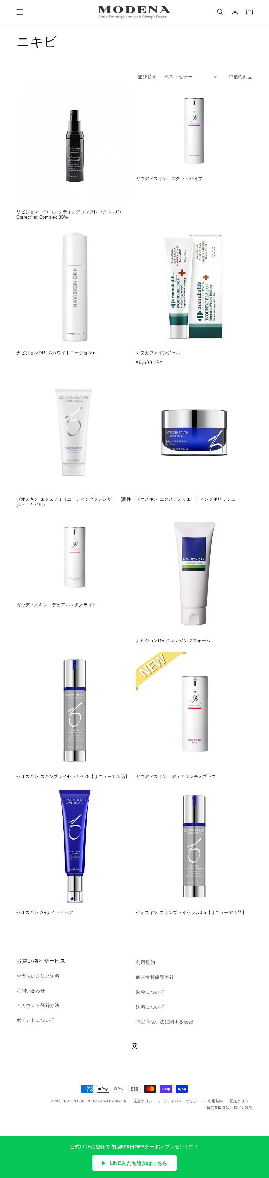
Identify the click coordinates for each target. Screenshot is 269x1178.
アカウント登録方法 (37, 1005)
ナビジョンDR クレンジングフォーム (173, 640)
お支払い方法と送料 (37, 976)
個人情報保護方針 (155, 977)
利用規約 (145, 962)
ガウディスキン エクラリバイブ (169, 178)
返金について (150, 992)
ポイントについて (35, 1020)
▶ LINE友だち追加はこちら (134, 1163)
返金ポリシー (145, 1101)
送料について (150, 1007)
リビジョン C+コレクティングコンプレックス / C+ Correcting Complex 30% (69, 214)
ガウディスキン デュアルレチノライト (56, 604)
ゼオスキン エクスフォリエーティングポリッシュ (186, 499)
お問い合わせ (30, 991)
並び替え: (148, 77)
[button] (19, 12)
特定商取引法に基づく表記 (230, 1107)
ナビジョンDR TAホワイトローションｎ (56, 353)
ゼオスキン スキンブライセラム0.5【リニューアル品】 (191, 912)
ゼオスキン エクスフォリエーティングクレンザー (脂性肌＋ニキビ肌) (73, 502)
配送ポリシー (241, 1101)
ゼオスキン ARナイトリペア (44, 912)
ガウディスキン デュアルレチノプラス (176, 776)
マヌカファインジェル (158, 353)
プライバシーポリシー (182, 1101)
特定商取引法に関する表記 (164, 1022)
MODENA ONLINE (78, 1101)
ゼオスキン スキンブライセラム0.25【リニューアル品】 (73, 776)
